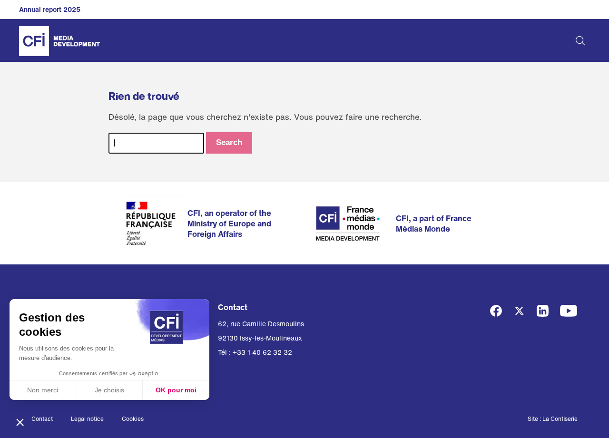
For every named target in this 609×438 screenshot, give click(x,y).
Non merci (42, 390)
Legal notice (87, 419)
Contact (42, 419)
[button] (20, 421)
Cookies (133, 419)
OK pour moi (176, 390)
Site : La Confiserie (553, 419)
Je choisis (109, 390)
